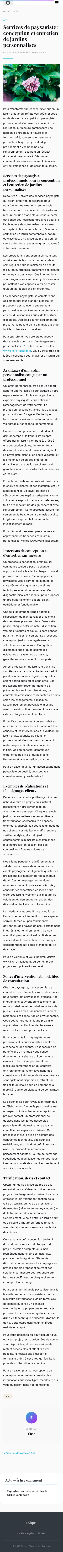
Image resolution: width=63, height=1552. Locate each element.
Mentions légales (25, 1533)
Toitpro (31, 1522)
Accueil (6, 11)
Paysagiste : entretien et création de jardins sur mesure (27, 1493)
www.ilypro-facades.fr (17, 350)
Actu (15, 11)
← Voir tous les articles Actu (19, 1453)
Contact (42, 1533)
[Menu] (56, 2)
